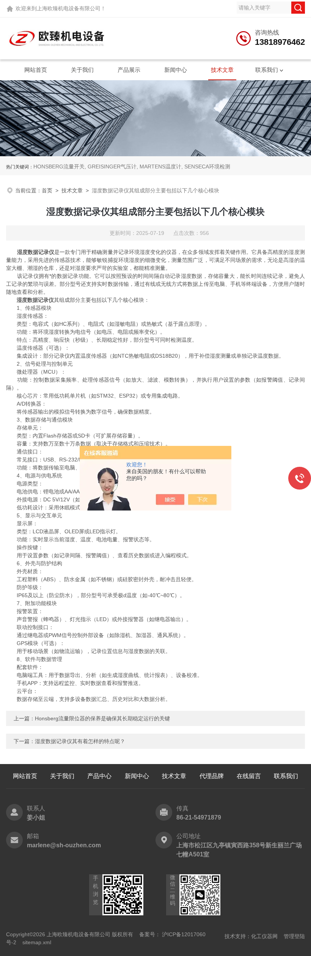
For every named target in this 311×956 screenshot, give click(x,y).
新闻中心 (175, 70)
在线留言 (249, 776)
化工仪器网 (264, 936)
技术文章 (222, 70)
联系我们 (266, 70)
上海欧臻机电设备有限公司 (69, 8)
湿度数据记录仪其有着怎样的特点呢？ (80, 741)
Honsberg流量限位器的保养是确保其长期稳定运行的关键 (102, 718)
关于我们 (82, 70)
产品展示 (129, 70)
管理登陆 (294, 936)
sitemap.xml (36, 942)
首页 (47, 190)
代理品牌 (211, 776)
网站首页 (35, 70)
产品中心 (99, 776)
